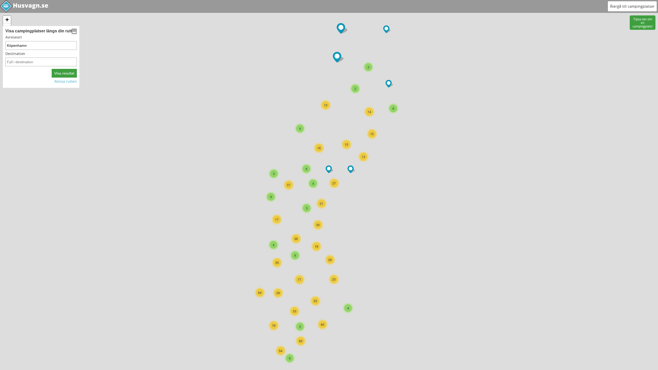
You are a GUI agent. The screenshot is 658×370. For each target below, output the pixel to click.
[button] (306, 208)
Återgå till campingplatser (632, 6)
